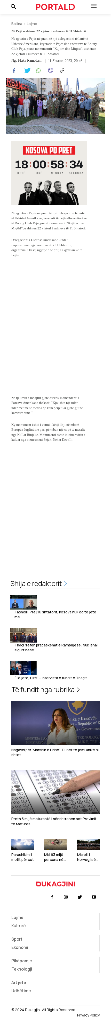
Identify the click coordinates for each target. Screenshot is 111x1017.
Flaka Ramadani (30, 60)
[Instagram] (66, 897)
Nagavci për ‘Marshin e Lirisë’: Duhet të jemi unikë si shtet (55, 752)
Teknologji (21, 969)
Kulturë (18, 925)
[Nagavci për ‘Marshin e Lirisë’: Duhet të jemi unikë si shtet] (55, 723)
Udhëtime (21, 991)
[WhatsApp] (38, 71)
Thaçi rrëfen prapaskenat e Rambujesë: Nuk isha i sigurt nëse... (56, 648)
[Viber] (49, 71)
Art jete (18, 982)
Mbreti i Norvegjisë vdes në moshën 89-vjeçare (87, 857)
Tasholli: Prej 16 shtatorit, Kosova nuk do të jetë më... (55, 615)
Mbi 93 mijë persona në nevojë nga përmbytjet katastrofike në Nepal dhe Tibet (55, 857)
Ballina (16, 23)
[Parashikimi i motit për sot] (22, 844)
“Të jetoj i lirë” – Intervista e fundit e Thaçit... (51, 677)
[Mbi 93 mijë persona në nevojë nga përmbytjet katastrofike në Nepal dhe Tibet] (55, 844)
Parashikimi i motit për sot (22, 857)
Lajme (32, 23)
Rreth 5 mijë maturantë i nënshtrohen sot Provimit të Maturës (54, 821)
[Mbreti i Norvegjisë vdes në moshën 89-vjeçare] (88, 844)
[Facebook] (14, 71)
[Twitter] (26, 71)
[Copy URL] (61, 71)
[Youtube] (94, 897)
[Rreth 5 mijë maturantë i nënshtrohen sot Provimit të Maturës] (55, 792)
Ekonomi (19, 947)
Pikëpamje (21, 961)
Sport (16, 939)
